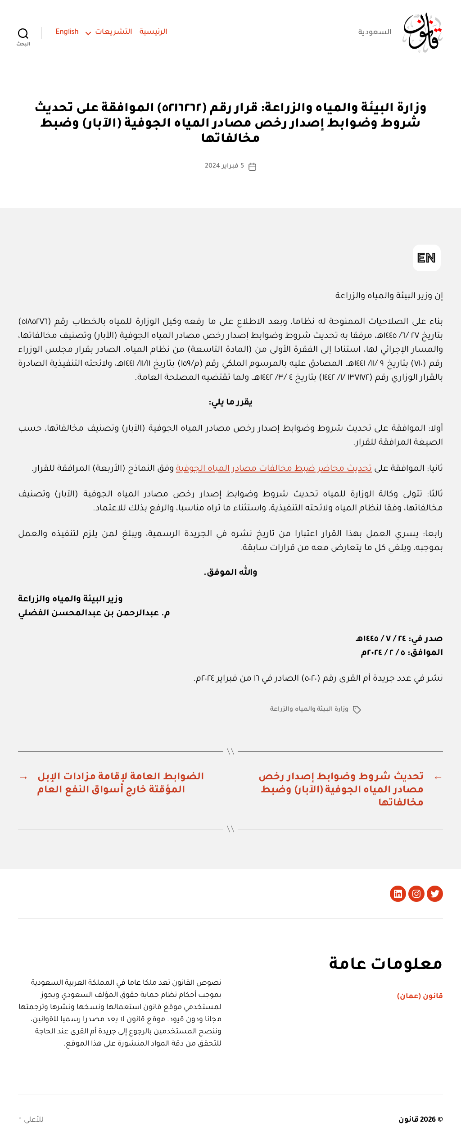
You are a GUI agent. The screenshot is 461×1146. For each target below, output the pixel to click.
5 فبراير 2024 (224, 166)
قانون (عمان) (420, 997)
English (67, 32)
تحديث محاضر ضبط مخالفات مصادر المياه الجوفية (274, 469)
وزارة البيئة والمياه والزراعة (309, 710)
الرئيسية (153, 32)
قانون (408, 1120)
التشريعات (113, 32)
